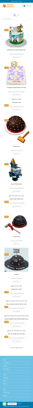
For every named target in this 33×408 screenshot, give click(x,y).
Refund (5, 380)
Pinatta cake (16, 146)
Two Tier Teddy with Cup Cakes (16, 334)
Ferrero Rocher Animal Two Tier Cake (16, 304)
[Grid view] (14, 15)
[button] (26, 25)
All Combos (6, 363)
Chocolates (6, 369)
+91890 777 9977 (18, 1)
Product (16, 274)
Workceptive (26, 406)
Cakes (4, 360)
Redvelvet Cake (16, 102)
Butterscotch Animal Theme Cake (16, 50)
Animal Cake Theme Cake (16, 199)
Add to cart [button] (16, 153)
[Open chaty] (4, 404)
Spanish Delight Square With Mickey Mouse (16, 319)
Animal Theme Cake (16, 184)
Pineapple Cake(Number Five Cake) (16, 87)
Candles (5, 366)
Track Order (6, 392)
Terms (4, 374)
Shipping (5, 377)
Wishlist (5, 395)
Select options (16, 57)
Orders (19, 403)
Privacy (5, 383)
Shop (4, 389)
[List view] (18, 15)
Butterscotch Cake (16, 289)
